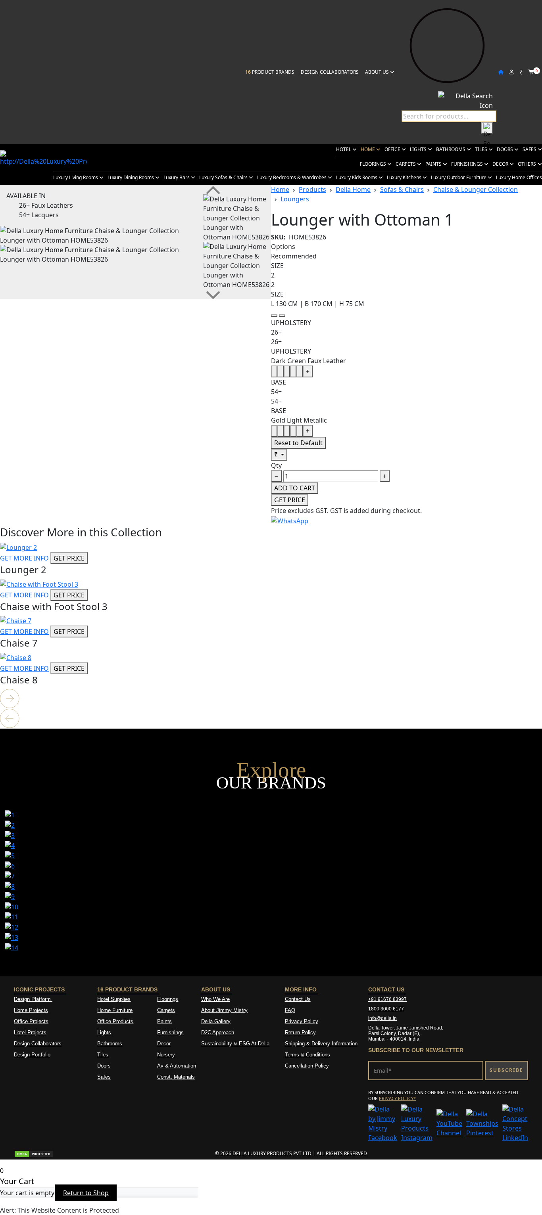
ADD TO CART (294, 488)
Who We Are (215, 999)
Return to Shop (86, 1192)
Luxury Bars (177, 177)
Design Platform (33, 999)
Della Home (353, 189)
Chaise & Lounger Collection (475, 189)
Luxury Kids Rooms (357, 177)
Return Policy (300, 1032)
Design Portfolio (32, 1055)
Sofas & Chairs (402, 189)
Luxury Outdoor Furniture (459, 177)
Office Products (115, 1021)
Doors (505, 149)
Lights (419, 149)
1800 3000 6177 (386, 1009)
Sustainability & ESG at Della (235, 1044)
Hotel (344, 149)
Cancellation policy (307, 1066)
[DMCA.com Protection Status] (34, 1153)
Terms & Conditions (307, 1055)
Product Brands (269, 72)
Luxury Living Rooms (76, 177)
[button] (271, 699)
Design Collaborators (330, 72)
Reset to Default (298, 442)
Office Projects (31, 1021)
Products (312, 189)
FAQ (290, 1010)
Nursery (166, 1055)
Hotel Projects (30, 1032)
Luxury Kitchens (405, 177)
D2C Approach (217, 1032)
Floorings (373, 164)
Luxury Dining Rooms (131, 177)
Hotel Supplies (114, 999)
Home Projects (31, 1010)
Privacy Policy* (397, 1098)
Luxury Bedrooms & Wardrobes (292, 177)
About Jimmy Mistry (224, 1010)
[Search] (487, 128)
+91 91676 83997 (387, 999)
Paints (434, 164)
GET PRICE (289, 500)
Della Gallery (216, 1021)
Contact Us (298, 999)
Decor (500, 164)
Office (393, 149)
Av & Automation (176, 1066)
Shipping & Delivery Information (321, 1044)
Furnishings (467, 164)
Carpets (406, 164)
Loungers (295, 199)
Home (368, 149)
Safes (530, 149)
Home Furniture (115, 1010)
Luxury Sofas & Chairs (224, 177)
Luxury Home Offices (519, 177)
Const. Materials (176, 1077)
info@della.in (382, 1018)
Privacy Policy (301, 1021)
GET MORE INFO (24, 558)
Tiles (481, 149)
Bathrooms (451, 149)
